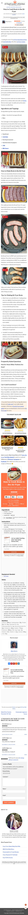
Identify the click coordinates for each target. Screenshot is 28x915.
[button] (2, 3)
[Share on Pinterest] (11, 664)
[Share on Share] (19, 664)
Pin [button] (15, 497)
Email (4, 795)
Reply (25, 734)
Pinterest (10, 459)
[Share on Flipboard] (14, 664)
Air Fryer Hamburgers (7, 433)
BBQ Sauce (6, 148)
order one (10, 404)
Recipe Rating (6, 771)
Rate (21, 497)
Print (8, 497)
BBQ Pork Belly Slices (8, 849)
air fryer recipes (21, 41)
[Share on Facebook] (9, 664)
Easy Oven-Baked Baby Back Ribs (11, 846)
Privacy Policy (10, 911)
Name (4, 788)
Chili (4, 145)
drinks (24, 100)
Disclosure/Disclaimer (18, 909)
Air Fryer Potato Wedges (20, 433)
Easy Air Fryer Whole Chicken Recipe (20, 451)
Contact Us (18, 911)
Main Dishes (18, 7)
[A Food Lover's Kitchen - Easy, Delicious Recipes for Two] (15, 3)
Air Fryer (13, 7)
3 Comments (19, 22)
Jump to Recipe (19, 24)
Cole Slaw (5, 137)
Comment (5, 776)
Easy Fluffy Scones (8, 857)
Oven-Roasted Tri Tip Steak (10, 855)
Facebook (3, 461)
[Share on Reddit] (16, 664)
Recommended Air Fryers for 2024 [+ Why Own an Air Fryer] (7, 448)
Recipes (8, 7)
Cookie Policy (7, 909)
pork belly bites (7, 41)
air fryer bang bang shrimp (20, 39)
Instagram (16, 459)
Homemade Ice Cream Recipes (11, 852)
